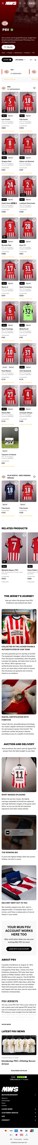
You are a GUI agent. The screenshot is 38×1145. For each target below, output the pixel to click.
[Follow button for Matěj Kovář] (34, 303)
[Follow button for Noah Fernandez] (34, 262)
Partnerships (6, 1100)
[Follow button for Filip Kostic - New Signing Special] (34, 477)
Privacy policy (18, 1139)
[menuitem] (3, 3)
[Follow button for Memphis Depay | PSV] (24, 534)
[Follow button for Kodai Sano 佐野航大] (16, 178)
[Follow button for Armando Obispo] (34, 387)
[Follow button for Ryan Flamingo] (16, 303)
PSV (33, 52)
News (3, 1103)
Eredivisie (27, 52)
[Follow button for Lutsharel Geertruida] (34, 178)
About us (4, 1098)
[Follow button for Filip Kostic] (34, 94)
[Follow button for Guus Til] (34, 220)
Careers (4, 1105)
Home (3, 52)
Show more (6, 1024)
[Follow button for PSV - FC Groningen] (34, 88)
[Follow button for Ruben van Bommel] (34, 136)
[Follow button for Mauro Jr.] (16, 262)
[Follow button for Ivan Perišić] (16, 94)
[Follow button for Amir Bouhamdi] (34, 345)
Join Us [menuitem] (32, 3)
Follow (10, 47)
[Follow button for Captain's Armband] (16, 429)
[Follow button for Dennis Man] (16, 387)
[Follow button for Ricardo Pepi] (16, 220)
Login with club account (19, 949)
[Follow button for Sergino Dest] (16, 136)
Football (9, 52)
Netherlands (18, 52)
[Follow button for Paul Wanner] (16, 345)
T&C (11, 1139)
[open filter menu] (35, 60)
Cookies (26, 1139)
